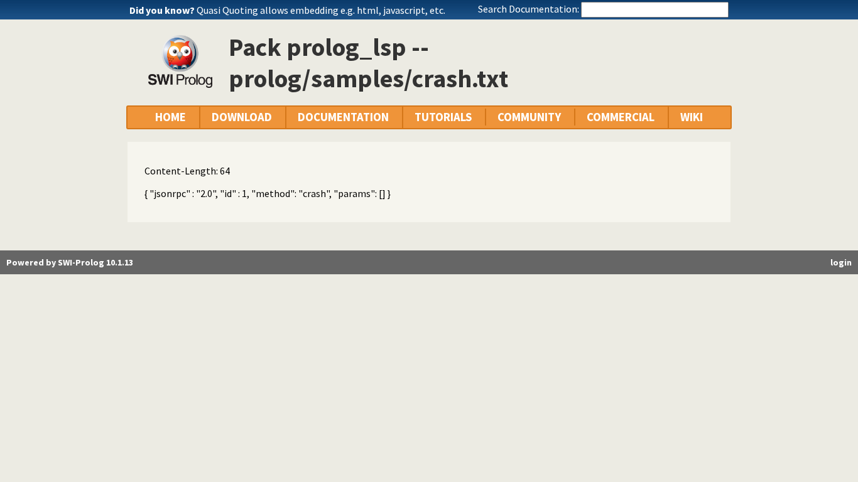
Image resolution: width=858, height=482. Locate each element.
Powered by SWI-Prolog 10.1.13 (69, 262)
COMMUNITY (529, 117)
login (841, 262)
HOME (170, 117)
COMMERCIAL (620, 117)
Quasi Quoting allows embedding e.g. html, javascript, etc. (321, 10)
